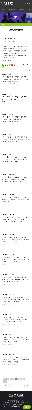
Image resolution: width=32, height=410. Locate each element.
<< (5, 379)
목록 (29, 70)
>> (5, 381)
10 (21, 379)
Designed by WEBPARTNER (11, 407)
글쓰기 (28, 375)
